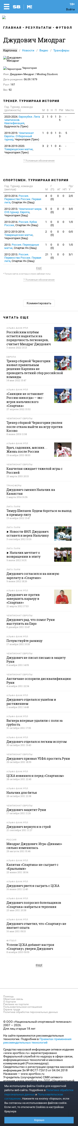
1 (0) (52, 256)
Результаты (39, 27)
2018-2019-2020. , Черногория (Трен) (18, 149)
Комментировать (39, 303)
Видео (43, 50)
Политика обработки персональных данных (30, 1012)
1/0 (71, 222)
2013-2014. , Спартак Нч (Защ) (22, 199)
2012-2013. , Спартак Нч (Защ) (22, 258)
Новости (28, 50)
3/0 (71, 208)
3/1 (71, 254)
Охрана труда (11, 1009)
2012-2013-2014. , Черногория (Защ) (18, 235)
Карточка (10, 50)
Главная (12, 27)
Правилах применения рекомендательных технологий (37, 1040)
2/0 (71, 195)
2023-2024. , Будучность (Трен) (22, 121)
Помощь (8, 996)
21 (46, 254)
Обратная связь (13, 999)
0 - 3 (60, 134)
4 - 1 (60, 147)
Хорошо (39, 1120)
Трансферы (61, 50)
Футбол (64, 27)
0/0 (71, 231)
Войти (70, 9)
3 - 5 (60, 118)
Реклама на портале (16, 1004)
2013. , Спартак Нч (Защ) (21, 246)
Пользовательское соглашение (22, 1007)
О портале (9, 1001)
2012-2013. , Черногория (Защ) (23, 212)
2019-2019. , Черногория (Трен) (21, 136)
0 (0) (52, 197)
